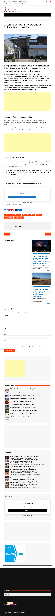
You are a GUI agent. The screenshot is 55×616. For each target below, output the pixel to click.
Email (5, 334)
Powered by (24, 202)
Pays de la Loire (19, 217)
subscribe (16, 3)
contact (24, 1)
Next (47, 234)
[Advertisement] (27, 101)
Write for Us (6, 3)
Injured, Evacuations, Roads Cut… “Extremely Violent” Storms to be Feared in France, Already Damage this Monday (41, 259)
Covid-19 (26, 214)
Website (6, 340)
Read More (47, 270)
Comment (6, 315)
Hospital (39, 214)
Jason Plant (7, 31)
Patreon (11, 3)
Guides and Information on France (14, 1)
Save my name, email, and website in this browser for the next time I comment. (22, 346)
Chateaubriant (9, 214)
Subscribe (22, 197)
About (5, 1)
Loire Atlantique (9, 217)
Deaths (32, 214)
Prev (8, 234)
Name (5, 328)
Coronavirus (17, 214)
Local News (26, 31)
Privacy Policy (22, 3)
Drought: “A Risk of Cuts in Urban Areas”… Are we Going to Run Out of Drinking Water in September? (41, 292)
